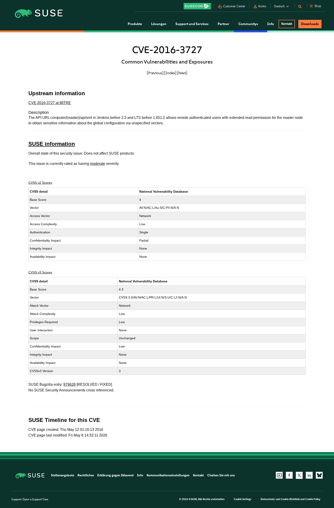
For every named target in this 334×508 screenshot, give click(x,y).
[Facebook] (289, 475)
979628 (69, 384)
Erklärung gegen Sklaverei (115, 475)
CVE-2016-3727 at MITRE (49, 103)
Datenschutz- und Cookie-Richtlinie (280, 499)
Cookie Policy (312, 499)
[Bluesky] (319, 475)
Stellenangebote (62, 475)
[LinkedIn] (309, 475)
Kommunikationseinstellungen (168, 475)
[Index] (170, 73)
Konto (262, 6)
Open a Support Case (35, 499)
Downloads (310, 24)
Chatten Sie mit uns (221, 475)
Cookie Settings (242, 499)
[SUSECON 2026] (197, 6)
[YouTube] (279, 475)
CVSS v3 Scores (40, 272)
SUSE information (51, 144)
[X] (299, 475)
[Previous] (155, 73)
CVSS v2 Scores (40, 182)
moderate (97, 164)
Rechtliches (85, 475)
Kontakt (286, 24)
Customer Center (234, 6)
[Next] (182, 73)
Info (140, 475)
